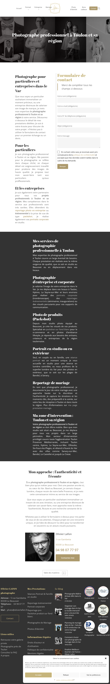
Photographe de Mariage (39, 622)
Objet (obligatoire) (64, 126)
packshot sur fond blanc (58, 329)
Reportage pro (34, 610)
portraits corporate (67, 295)
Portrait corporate (36, 606)
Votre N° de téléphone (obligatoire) (71, 116)
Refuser (66, 675)
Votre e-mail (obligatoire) (67, 106)
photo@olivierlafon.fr (17, 610)
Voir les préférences (94, 675)
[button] (106, 658)
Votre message (63, 136)
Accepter (38, 675)
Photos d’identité (36, 629)
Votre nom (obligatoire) (66, 96)
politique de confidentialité (84, 155)
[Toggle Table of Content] (62, 573)
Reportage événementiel (39, 603)
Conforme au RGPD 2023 (67, 680)
